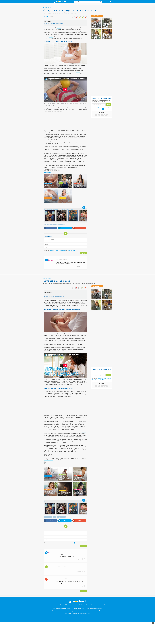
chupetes (79, 344)
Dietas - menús (77, 183)
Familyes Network (68, 616)
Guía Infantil (77, 616)
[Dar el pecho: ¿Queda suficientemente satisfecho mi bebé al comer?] (65, 480)
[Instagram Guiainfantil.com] (102, 115)
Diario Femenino (87, 616)
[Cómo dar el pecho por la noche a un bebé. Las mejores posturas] (65, 495)
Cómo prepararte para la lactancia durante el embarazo (65, 201)
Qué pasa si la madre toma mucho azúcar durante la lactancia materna (79, 493)
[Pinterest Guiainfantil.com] (99, 115)
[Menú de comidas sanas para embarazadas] (80, 188)
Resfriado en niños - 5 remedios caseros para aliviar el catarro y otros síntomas (96, 25)
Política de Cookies (70, 250)
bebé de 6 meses (66, 396)
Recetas (54, 516)
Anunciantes (93, 604)
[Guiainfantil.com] (59, 2)
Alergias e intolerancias (48, 516)
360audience (81, 619)
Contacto (86, 604)
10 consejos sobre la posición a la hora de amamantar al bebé (49, 201)
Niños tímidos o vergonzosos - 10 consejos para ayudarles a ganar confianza (96, 36)
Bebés (45, 224)
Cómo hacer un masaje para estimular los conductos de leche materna (49, 493)
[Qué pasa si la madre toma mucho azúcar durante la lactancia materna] (80, 495)
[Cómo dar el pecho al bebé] (51, 188)
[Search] (100, 2)
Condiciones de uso (62, 250)
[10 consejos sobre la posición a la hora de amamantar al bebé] (51, 203)
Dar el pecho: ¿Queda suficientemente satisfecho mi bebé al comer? (64, 478)
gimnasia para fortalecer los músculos (70, 134)
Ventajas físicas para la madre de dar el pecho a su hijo (79, 478)
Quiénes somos (53, 604)
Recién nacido (58, 224)
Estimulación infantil (50, 224)
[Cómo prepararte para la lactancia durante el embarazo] (65, 203)
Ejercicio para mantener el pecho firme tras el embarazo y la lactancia (64, 186)
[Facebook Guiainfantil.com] (96, 115)
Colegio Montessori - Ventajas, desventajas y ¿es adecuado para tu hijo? (107, 36)
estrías (51, 37)
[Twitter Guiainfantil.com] (104, 115)
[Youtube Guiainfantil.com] (107, 115)
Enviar (83, 253)
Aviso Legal (79, 604)
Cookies (60, 604)
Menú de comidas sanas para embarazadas (79, 186)
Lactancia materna (62, 167)
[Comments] (85, 17)
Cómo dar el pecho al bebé (49, 186)
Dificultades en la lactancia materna (48, 478)
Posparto (61, 182)
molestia (78, 71)
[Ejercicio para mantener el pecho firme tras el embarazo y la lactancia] (65, 188)
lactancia (59, 28)
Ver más (83, 591)
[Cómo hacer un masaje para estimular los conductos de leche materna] (51, 495)
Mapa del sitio (102, 604)
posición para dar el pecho (79, 381)
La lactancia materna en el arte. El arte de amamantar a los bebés (58, 209)
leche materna (58, 340)
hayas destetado (54, 143)
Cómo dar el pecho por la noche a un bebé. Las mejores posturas (65, 493)
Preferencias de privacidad (53, 250)
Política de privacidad (69, 604)
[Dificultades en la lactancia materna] (51, 480)
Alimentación (47, 7)
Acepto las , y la (59, 250)
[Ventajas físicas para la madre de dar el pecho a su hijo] (80, 480)
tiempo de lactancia (71, 161)
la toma (48, 442)
